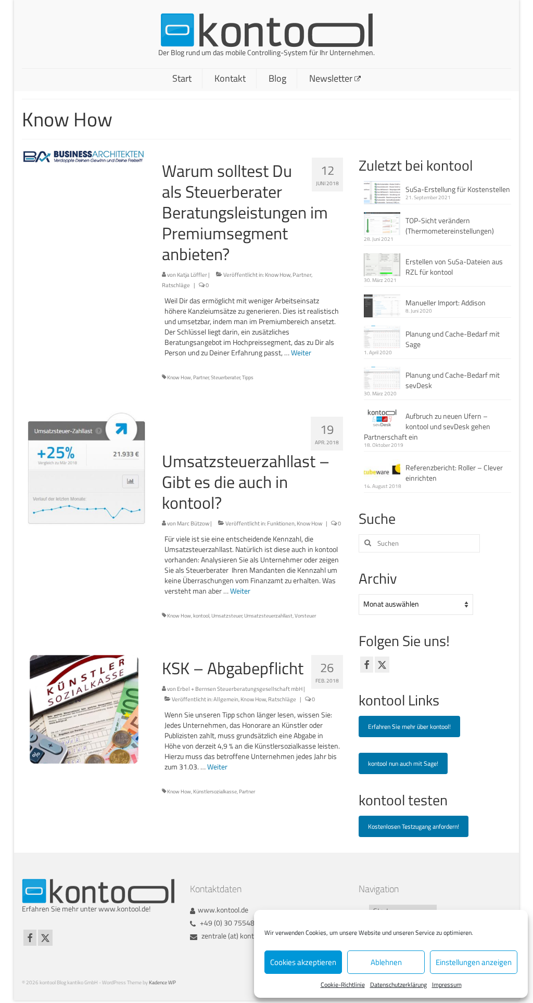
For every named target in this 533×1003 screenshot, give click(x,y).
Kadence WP (162, 982)
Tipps (247, 377)
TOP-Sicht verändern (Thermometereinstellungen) (449, 225)
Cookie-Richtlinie (343, 984)
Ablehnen (386, 962)
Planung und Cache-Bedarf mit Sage (452, 339)
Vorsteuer (305, 616)
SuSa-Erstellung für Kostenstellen (457, 189)
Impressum (447, 984)
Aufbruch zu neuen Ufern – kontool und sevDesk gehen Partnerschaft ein (427, 426)
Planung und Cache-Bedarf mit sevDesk (452, 380)
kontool (201, 616)
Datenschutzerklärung (398, 984)
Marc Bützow (193, 523)
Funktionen (281, 523)
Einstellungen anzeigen (474, 962)
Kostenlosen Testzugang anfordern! (413, 826)
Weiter (301, 352)
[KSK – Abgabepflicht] (84, 708)
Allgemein (225, 699)
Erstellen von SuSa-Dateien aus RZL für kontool (454, 266)
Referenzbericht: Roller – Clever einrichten (454, 472)
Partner (302, 275)
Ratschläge (176, 285)
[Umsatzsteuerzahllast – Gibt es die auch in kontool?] (84, 470)
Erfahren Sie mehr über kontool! (409, 726)
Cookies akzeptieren (303, 962)
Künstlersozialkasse (215, 791)
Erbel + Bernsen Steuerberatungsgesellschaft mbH (239, 689)
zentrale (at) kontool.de (236, 935)
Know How (277, 275)
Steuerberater (225, 377)
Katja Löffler (192, 275)
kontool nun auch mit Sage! (403, 763)
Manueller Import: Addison (445, 302)
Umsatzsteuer (226, 616)
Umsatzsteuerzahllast (268, 616)
